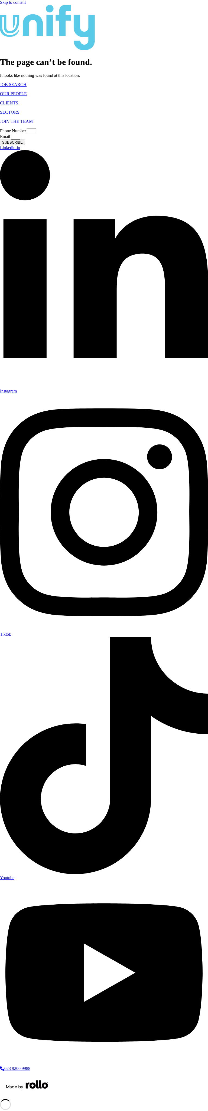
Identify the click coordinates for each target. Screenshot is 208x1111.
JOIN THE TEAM (16, 121)
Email (5, 136)
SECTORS (10, 112)
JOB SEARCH (13, 84)
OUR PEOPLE (13, 93)
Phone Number (13, 130)
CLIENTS (9, 103)
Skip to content (13, 2)
